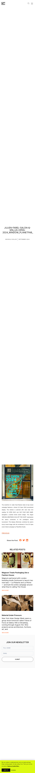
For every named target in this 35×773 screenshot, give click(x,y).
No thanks (13, 770)
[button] (20, 540)
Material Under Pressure (12, 615)
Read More (5, 590)
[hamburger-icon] (32, 3)
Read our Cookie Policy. (13, 766)
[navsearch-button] (28, 2)
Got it (6, 770)
